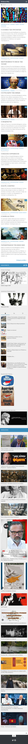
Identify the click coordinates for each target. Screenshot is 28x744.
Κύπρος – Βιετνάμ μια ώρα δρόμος (8, 726)
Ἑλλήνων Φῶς (5, 1)
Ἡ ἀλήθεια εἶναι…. (11, 356)
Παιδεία (17, 24)
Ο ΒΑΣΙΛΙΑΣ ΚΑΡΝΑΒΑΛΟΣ (10, 154)
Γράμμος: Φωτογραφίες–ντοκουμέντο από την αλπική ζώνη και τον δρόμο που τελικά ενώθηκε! (16, 318)
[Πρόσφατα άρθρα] (22, 313)
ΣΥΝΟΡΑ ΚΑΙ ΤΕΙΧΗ (7, 216)
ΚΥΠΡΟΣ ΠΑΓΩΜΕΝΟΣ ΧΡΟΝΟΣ (8, 591)
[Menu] (26, 1)
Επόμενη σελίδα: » (21, 260)
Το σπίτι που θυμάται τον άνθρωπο (8, 639)
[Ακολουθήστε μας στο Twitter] (24, 265)
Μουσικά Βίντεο (5, 150)
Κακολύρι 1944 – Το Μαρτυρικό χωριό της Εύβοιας (12, 655)
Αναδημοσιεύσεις (5, 24)
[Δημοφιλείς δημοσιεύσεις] (5, 313)
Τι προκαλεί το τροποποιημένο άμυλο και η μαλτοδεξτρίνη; (13, 623)
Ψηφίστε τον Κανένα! (11, 330)
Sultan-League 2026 (6, 285)
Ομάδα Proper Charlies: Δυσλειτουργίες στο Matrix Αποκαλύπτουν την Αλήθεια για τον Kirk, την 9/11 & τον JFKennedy (16, 345)
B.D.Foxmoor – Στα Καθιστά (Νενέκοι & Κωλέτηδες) (12, 483)
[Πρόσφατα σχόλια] (14, 313)
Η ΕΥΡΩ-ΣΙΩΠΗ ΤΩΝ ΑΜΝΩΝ (10, 93)
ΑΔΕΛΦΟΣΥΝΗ (5, 307)
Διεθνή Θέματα (23, 212)
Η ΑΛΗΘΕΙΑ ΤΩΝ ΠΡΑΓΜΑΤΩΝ (11, 30)
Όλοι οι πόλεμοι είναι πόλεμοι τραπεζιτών (16, 323)
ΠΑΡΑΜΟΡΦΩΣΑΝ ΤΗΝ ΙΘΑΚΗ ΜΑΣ (13, 245)
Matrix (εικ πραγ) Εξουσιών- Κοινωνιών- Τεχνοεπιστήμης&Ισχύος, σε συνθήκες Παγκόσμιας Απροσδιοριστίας (12, 708)
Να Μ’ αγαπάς (4, 607)
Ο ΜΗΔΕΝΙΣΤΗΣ (6, 122)
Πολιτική (22, 24)
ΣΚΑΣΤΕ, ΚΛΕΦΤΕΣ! (8, 186)
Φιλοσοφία (3, 26)
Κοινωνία (12, 24)
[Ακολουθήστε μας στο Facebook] (26, 265)
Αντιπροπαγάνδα (14, 58)
